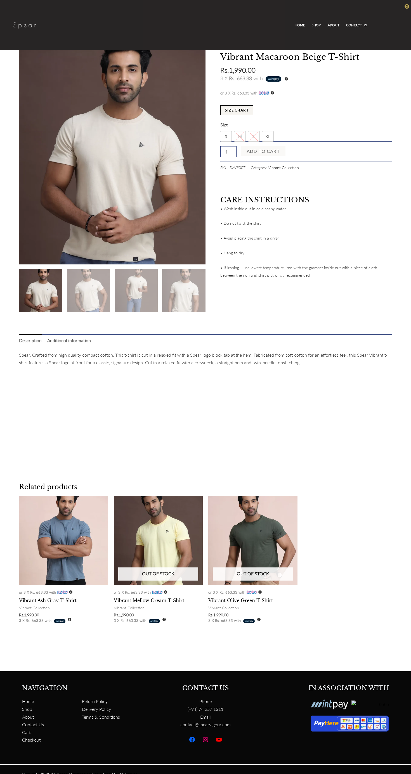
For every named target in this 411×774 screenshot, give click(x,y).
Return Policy (95, 701)
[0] (387, 25)
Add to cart (263, 151)
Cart (26, 732)
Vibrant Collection (283, 167)
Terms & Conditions (101, 716)
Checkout (31, 739)
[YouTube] (219, 739)
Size (224, 124)
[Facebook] (192, 739)
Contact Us (356, 25)
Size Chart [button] (237, 110)
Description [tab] (30, 340)
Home (300, 25)
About (333, 25)
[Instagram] (205, 739)
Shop (316, 25)
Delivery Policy (96, 709)
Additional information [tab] (69, 340)
